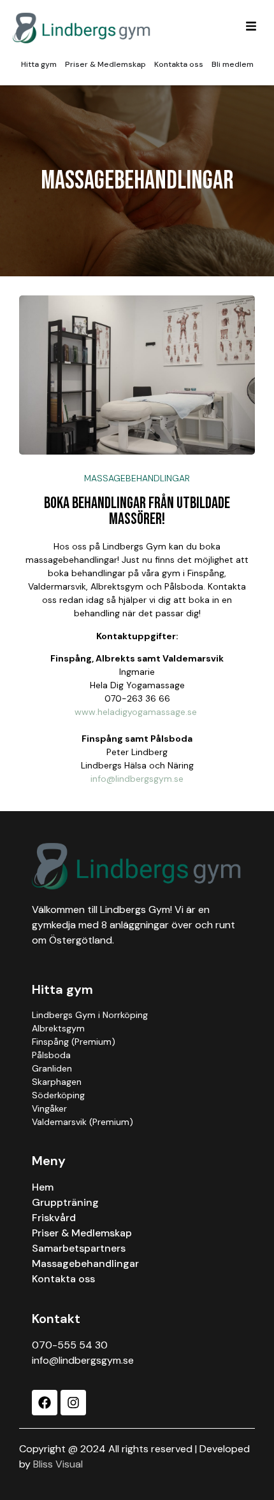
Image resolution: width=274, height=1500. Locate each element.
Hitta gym (62, 989)
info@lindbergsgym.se (137, 778)
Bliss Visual (58, 1464)
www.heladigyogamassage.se (136, 712)
